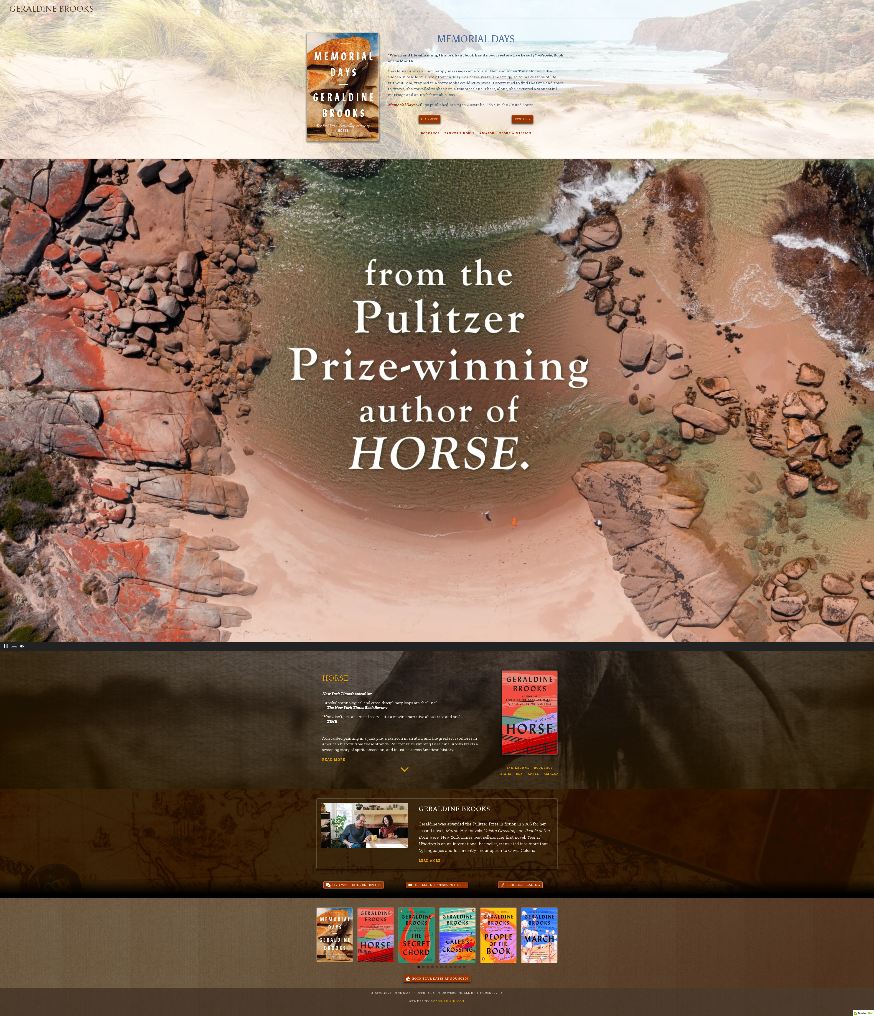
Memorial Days (476, 39)
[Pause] (6, 646)
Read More (336, 760)
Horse (335, 678)
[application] (437, 405)
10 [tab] (459, 967)
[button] (437, 885)
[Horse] (529, 712)
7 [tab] (446, 967)
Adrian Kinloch (449, 1001)
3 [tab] (428, 967)
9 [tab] (455, 967)
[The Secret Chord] (416, 934)
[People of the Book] (498, 934)
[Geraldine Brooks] (364, 825)
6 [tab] (441, 967)
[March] (539, 934)
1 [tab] (419, 967)
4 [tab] (432, 967)
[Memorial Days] (343, 87)
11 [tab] (464, 967)
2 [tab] (423, 967)
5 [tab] (437, 967)
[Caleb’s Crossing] (457, 934)
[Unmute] (22, 646)
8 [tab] (450, 967)
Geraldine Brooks (454, 809)
